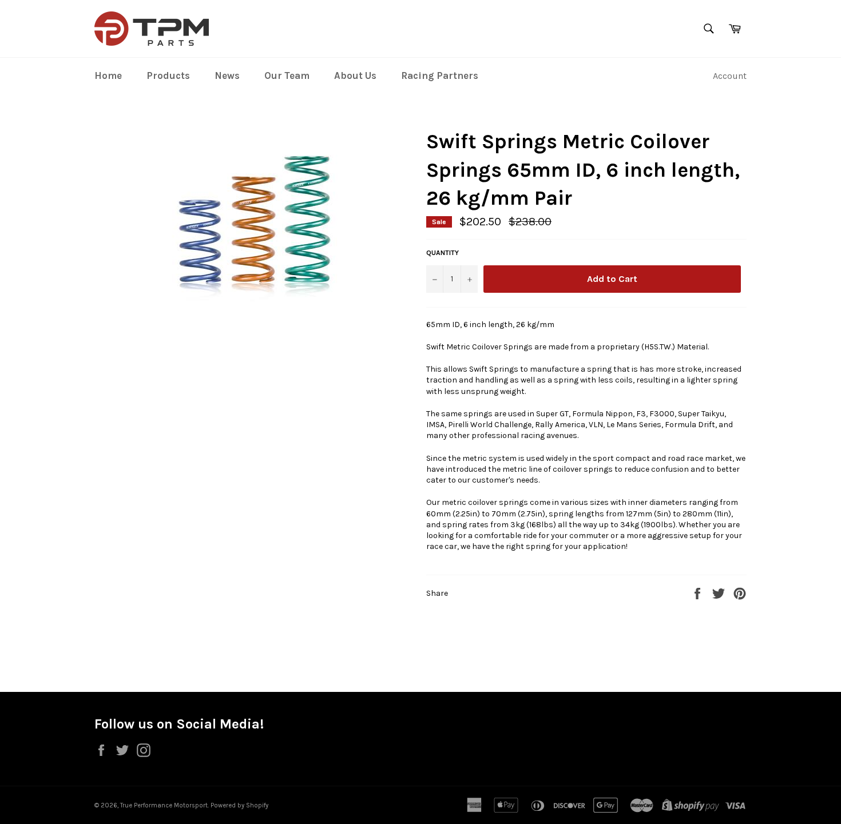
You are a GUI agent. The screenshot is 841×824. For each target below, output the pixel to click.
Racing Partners (439, 75)
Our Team (287, 75)
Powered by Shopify (239, 805)
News (227, 75)
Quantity (442, 253)
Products (168, 75)
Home (108, 75)
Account (730, 75)
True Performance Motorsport (164, 805)
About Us (355, 75)
